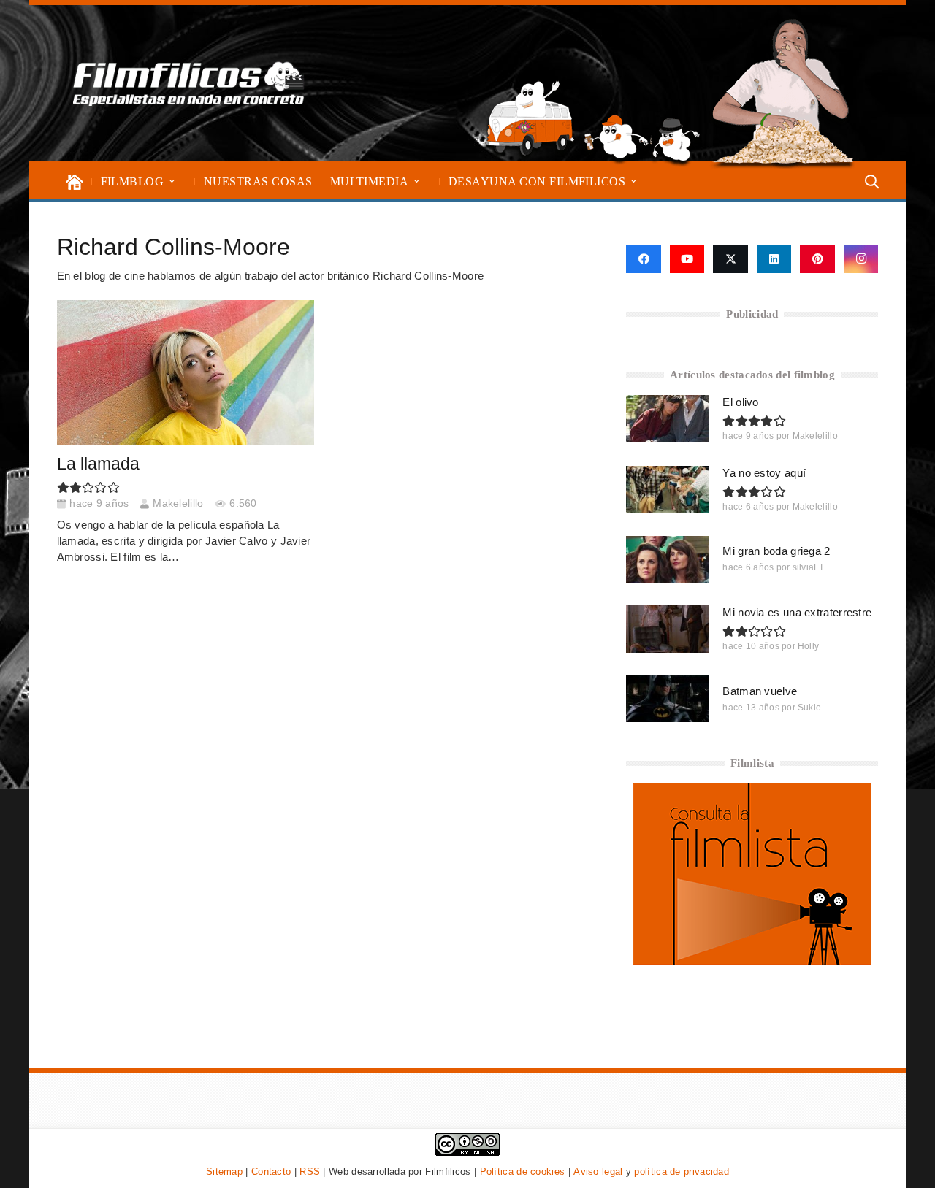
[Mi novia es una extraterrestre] (667, 628)
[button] (172, 181)
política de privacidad (681, 1171)
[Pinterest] (817, 259)
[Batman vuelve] (667, 698)
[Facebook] (643, 259)
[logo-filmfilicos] (189, 83)
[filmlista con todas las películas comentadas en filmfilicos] (752, 961)
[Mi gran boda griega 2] (667, 559)
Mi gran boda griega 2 (776, 551)
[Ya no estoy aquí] (667, 489)
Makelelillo (178, 503)
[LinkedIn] (774, 259)
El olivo (740, 402)
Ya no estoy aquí (764, 473)
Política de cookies (522, 1171)
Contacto (271, 1171)
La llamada (98, 464)
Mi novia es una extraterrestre (796, 612)
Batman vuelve (759, 691)
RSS (309, 1171)
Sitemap (224, 1171)
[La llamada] (185, 372)
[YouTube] (687, 259)
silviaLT (808, 567)
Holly (809, 646)
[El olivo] (667, 418)
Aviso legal (597, 1171)
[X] (730, 259)
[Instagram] (861, 259)
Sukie (810, 707)
